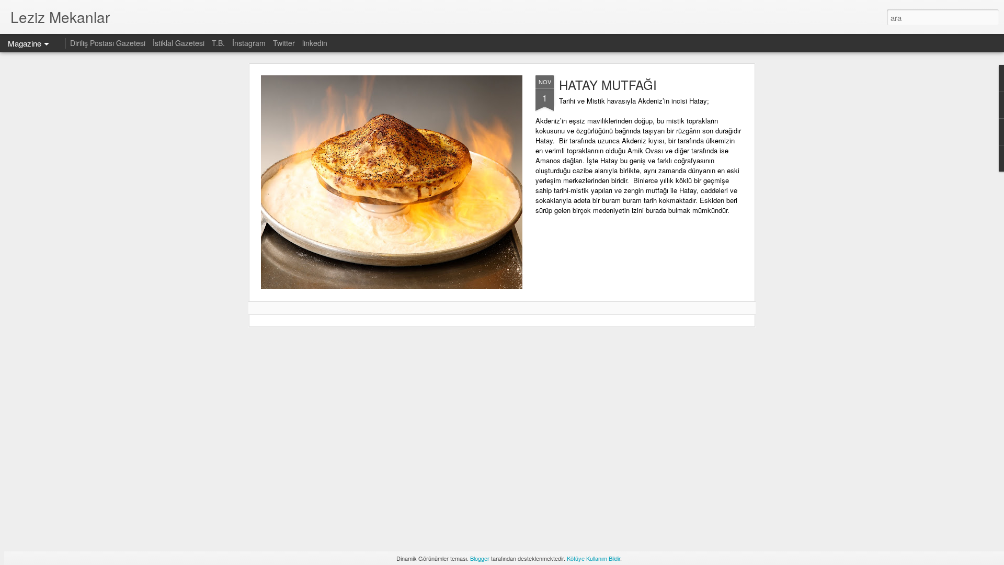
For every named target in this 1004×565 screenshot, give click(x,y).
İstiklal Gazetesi (180, 43)
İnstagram (250, 43)
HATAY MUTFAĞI (608, 84)
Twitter (284, 43)
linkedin (314, 43)
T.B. (219, 43)
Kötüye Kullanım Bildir (593, 558)
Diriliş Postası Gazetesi (107, 43)
